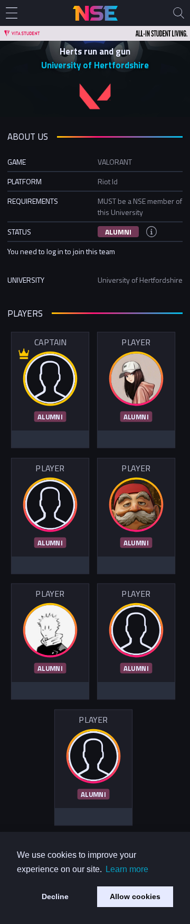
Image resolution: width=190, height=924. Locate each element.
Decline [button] (55, 896)
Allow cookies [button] (135, 896)
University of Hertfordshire (95, 65)
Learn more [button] (127, 869)
